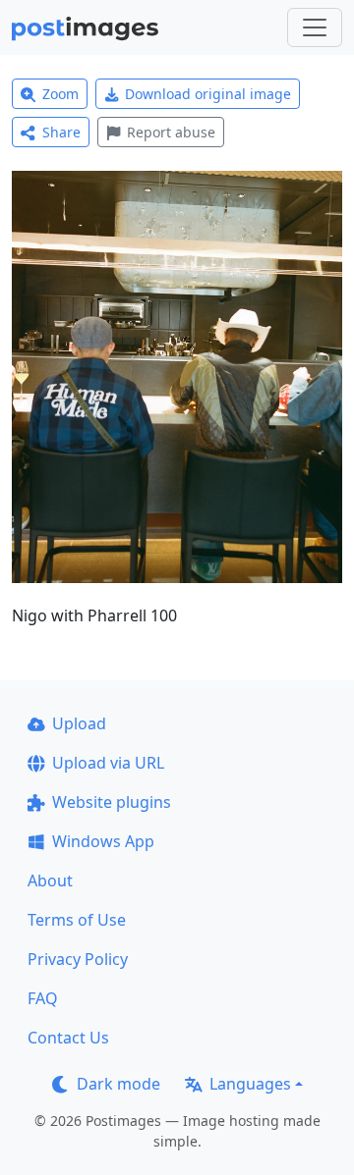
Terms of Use (77, 920)
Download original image (208, 93)
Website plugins (111, 802)
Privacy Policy (78, 959)
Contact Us (68, 1037)
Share (61, 132)
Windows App (103, 841)
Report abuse (171, 132)
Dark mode (118, 1084)
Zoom (60, 93)
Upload (79, 723)
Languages (250, 1084)
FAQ (43, 998)
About (50, 880)
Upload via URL (108, 763)
